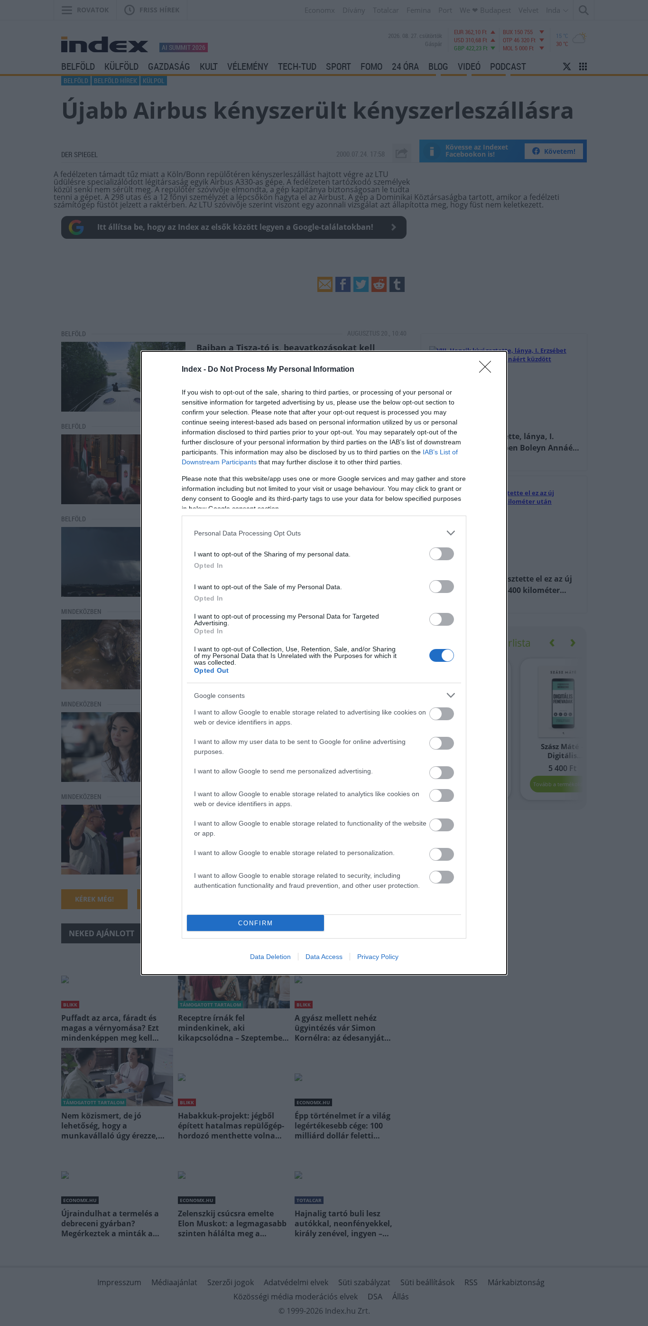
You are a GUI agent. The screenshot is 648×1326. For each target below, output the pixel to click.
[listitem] (324, 533)
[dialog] (324, 663)
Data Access (324, 956)
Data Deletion (270, 956)
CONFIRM (255, 923)
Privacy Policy (377, 956)
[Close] (488, 370)
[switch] (441, 553)
